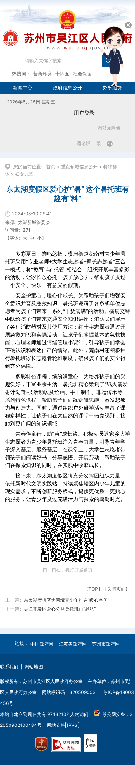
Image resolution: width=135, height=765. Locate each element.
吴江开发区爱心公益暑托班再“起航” (60, 609)
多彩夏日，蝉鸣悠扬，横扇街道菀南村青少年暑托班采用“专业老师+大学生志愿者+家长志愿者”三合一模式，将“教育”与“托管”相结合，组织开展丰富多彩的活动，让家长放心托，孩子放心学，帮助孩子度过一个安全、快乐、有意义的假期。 (67, 269)
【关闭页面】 (116, 589)
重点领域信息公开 (79, 166)
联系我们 (9, 666)
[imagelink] (41, 744)
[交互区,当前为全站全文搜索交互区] (67, 59)
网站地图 (34, 666)
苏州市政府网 (106, 644)
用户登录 (84, 112)
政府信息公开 (67, 88)
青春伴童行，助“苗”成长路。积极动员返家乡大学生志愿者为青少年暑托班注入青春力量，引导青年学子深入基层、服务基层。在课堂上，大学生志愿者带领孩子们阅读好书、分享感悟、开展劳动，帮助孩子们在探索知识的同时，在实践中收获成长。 (67, 449)
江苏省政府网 (73, 644)
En (109, 143)
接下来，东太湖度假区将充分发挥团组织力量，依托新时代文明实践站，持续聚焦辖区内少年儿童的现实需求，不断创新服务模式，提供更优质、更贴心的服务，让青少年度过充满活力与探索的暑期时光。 (65, 487)
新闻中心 (22, 88)
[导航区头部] (67, 41)
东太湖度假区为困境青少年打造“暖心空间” (66, 600)
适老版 (83, 143)
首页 (50, 166)
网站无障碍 (109, 127)
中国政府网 (41, 644)
